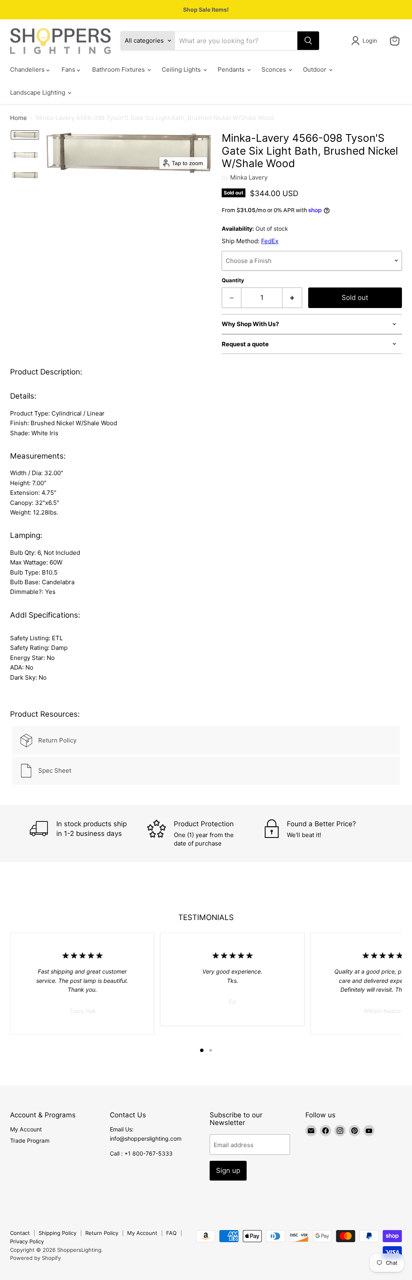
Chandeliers (28, 69)
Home (18, 117)
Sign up (228, 1170)
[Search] (308, 40)
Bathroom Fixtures (119, 69)
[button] (365, 40)
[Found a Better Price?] (323, 833)
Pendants (232, 69)
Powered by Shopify (35, 1258)
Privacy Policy (27, 1241)
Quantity (233, 280)
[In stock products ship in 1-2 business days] (88, 833)
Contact (20, 1233)
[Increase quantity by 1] (292, 297)
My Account (26, 1129)
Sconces (275, 69)
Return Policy (101, 1233)
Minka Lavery (249, 177)
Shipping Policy (57, 1233)
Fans (69, 69)
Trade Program (29, 1140)
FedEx (269, 241)
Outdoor (315, 69)
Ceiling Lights (182, 69)
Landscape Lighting (38, 92)
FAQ (171, 1233)
